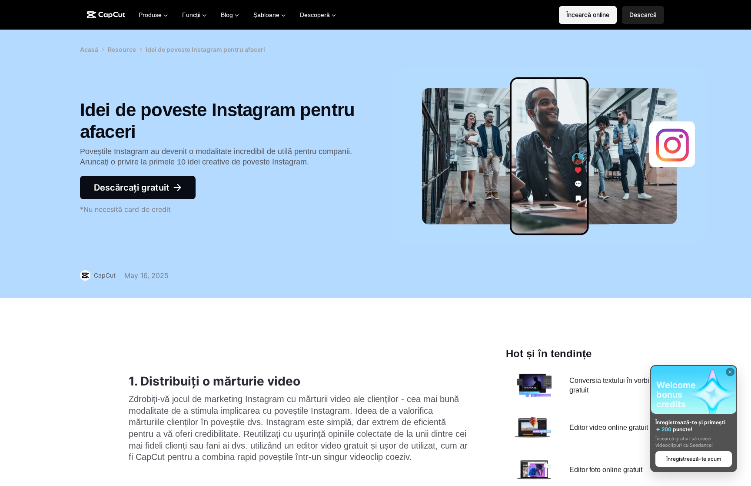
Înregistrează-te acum (693, 459)
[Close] (730, 372)
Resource (122, 49)
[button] (643, 15)
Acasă (89, 49)
